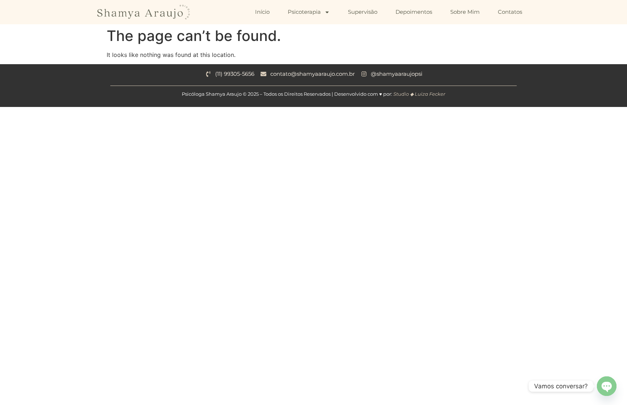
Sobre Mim (465, 11)
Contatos (510, 11)
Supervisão (362, 11)
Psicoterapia (304, 11)
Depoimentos (414, 11)
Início (262, 11)
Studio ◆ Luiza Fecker (419, 94)
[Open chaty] (606, 386)
